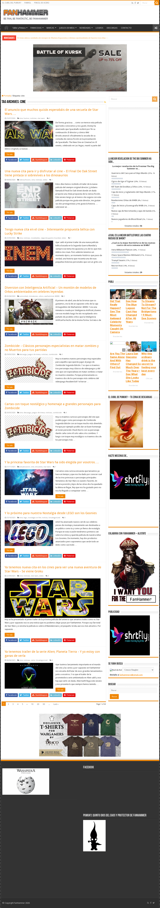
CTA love (149, 378)
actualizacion (24, 467)
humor (26, 118)
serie (33, 660)
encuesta (38, 467)
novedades (35, 238)
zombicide (53, 354)
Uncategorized (54, 518)
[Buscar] (157, 2)
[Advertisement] (133, 130)
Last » (55, 704)
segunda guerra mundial (51, 238)
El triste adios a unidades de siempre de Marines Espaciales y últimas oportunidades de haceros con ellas (61, 38)
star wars (41, 118)
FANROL (27, 3)
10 (32, 704)
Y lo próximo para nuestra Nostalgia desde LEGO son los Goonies (51, 513)
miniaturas (33, 296)
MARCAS (50, 28)
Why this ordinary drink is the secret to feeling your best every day (148, 364)
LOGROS (99, 28)
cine (21, 118)
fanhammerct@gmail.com (131, 675)
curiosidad (23, 296)
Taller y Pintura (18, 28)
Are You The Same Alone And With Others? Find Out (117, 360)
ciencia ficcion (24, 180)
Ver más (10, 154)
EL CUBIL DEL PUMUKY (11, 3)
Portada (7, 96)
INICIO (6, 27)
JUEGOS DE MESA (67, 28)
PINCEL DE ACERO (41, 3)
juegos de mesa (34, 354)
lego (25, 518)
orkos (41, 296)
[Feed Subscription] (105, 102)
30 (44, 704)
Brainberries (117, 336)
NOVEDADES (85, 28)
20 (38, 704)
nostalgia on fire (34, 518)
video (45, 180)
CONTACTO (126, 28)
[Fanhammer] (25, 14)
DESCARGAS (112, 28)
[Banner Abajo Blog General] (80, 735)
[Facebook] (135, 3)
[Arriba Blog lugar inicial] (80, 67)
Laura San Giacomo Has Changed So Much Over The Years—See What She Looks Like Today (133, 367)
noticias (33, 118)
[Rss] (132, 3)
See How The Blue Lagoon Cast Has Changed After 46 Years (131, 311)
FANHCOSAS (36, 28)
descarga (23, 354)
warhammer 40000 (51, 296)
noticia (45, 518)
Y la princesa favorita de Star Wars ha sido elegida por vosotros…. (52, 462)
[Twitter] (138, 3)
